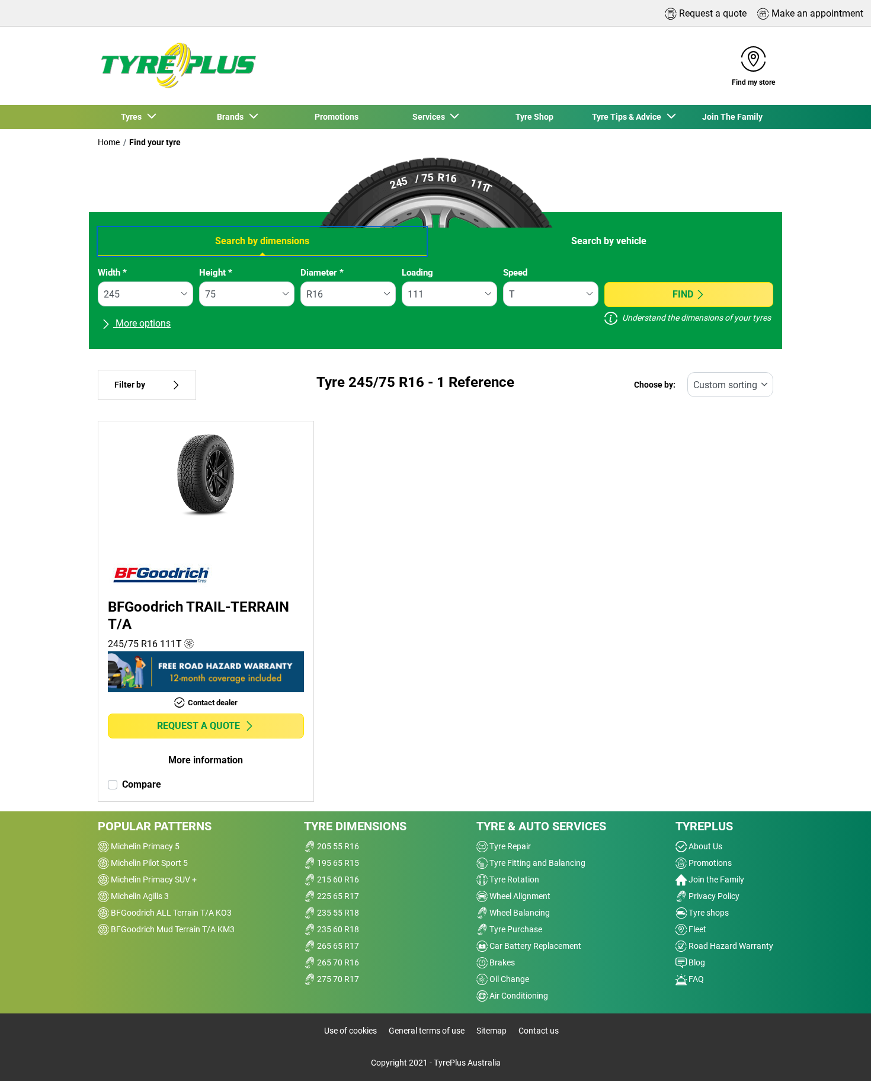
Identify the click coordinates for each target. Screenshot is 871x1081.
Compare (141, 784)
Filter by (129, 385)
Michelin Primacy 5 (144, 846)
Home (109, 142)
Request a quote (198, 725)
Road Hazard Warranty (730, 946)
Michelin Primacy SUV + (153, 879)
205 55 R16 (337, 846)
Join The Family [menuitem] (732, 116)
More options (142, 323)
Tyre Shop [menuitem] (534, 116)
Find (683, 294)
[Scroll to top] (840, 1055)
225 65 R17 (337, 896)
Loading (417, 272)
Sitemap (491, 1030)
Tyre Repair (509, 846)
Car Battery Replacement (534, 946)
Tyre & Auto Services (541, 826)
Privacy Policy (713, 896)
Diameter (322, 272)
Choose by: (654, 385)
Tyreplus (704, 826)
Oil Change (508, 979)
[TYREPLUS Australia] (178, 66)
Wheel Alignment (519, 896)
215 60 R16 (337, 879)
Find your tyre (155, 142)
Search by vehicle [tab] (608, 241)
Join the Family (715, 879)
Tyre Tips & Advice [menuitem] (628, 116)
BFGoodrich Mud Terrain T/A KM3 (172, 929)
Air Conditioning (518, 995)
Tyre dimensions (355, 826)
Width (112, 272)
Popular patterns (155, 826)
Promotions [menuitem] (336, 116)
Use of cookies (350, 1030)
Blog (696, 962)
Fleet (696, 929)
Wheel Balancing (519, 912)
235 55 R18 (337, 912)
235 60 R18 (337, 929)
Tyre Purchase (515, 929)
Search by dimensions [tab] (262, 241)
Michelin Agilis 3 (139, 896)
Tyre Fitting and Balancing (536, 863)
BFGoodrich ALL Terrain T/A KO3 (170, 912)
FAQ (695, 979)
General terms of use (427, 1030)
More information (205, 760)
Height (215, 272)
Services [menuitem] (430, 116)
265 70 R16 (337, 962)
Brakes (501, 962)
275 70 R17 (337, 979)
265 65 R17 (337, 946)
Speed (515, 272)
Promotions (709, 863)
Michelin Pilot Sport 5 (148, 863)
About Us (704, 846)
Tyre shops (708, 912)
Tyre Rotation (513, 879)
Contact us (538, 1030)
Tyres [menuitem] (133, 116)
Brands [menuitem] (232, 116)
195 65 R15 (337, 863)
